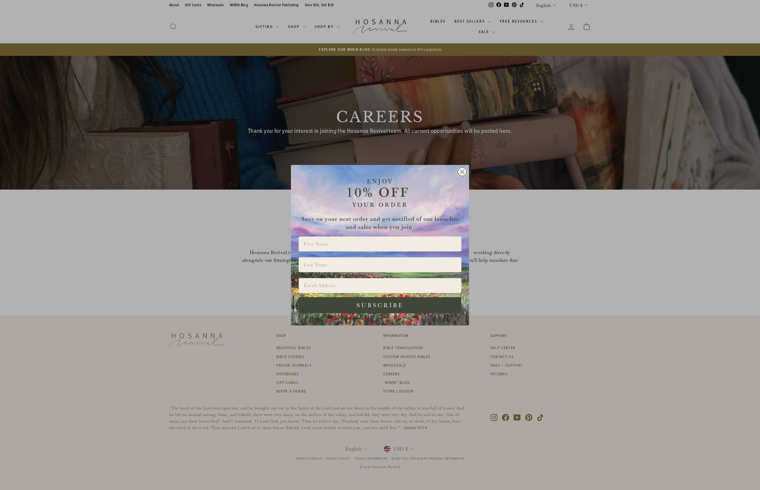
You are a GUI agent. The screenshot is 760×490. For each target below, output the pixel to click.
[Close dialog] (462, 171)
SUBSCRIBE (380, 305)
